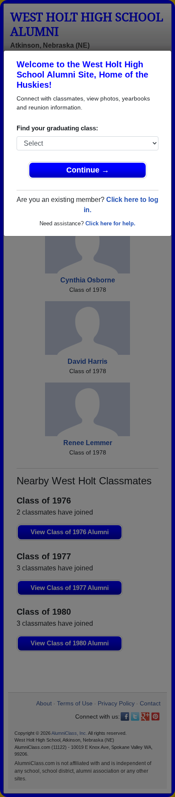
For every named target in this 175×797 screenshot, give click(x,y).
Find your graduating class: (57, 128)
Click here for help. (110, 223)
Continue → (87, 170)
